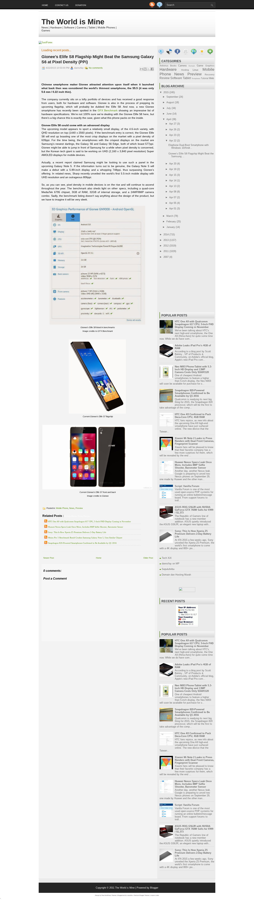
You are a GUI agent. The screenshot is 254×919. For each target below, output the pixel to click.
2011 (166, 251)
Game (200, 65)
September (172, 96)
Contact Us (61, 5)
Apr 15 (173, 175)
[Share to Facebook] (152, 69)
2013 (166, 240)
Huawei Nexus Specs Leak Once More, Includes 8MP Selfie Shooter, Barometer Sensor (85, 527)
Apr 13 (173, 186)
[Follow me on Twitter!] (160, 7)
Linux (195, 69)
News (71, 508)
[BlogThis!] (145, 69)
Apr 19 (173, 169)
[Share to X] (148, 69)
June (169, 113)
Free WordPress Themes (109, 895)
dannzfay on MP (170, 563)
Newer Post (48, 558)
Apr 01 (173, 208)
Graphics (209, 65)
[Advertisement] (84, 644)
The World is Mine (72, 22)
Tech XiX (167, 558)
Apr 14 (173, 180)
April (169, 119)
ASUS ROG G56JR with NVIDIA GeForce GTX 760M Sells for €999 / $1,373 (194, 510)
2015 (166, 92)
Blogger (154, 887)
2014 (166, 234)
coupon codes (154, 895)
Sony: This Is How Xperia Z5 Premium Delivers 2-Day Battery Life (77, 532)
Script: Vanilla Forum (187, 486)
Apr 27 (173, 123)
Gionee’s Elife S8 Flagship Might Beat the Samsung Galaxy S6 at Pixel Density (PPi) (97, 59)
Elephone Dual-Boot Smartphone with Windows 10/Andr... (188, 146)
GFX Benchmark (108, 110)
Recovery (209, 74)
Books (173, 65)
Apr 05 (173, 203)
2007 (166, 257)
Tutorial (204, 78)
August (170, 102)
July (169, 108)
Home (45, 5)
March (170, 216)
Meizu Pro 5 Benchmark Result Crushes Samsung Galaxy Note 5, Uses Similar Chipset (85, 538)
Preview (79, 508)
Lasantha (130, 895)
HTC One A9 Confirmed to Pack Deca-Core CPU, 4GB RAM (193, 415)
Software (176, 78)
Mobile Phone (62, 508)
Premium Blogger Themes (141, 895)
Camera (182, 65)
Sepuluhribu (168, 569)
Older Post (148, 558)
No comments (96, 68)
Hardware (168, 69)
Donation (80, 5)
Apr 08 (173, 191)
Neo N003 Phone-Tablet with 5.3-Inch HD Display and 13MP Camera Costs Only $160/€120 (193, 369)
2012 (166, 245)
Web (211, 78)
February (171, 221)
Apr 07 (173, 197)
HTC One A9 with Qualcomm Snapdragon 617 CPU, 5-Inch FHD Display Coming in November (89, 521)
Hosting (185, 70)
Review (165, 78)
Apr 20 (173, 163)
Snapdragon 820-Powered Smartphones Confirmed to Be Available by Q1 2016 (82, 543)
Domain (192, 66)
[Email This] (141, 69)
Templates (196, 78)
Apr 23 (173, 135)
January (171, 227)
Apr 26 (173, 129)
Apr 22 (173, 140)
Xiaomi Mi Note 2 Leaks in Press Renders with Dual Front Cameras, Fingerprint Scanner (194, 441)
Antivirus (164, 65)
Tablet (187, 78)
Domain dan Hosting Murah (176, 574)
